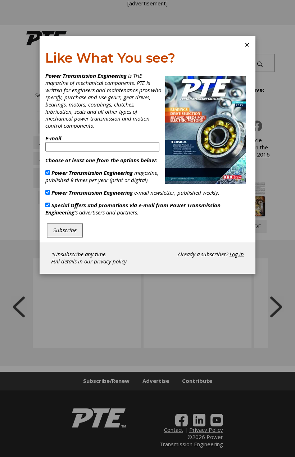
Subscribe (65, 230)
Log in (237, 254)
